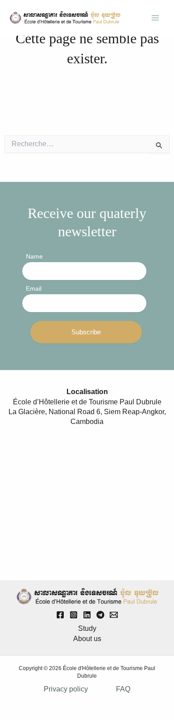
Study (87, 628)
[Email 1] (114, 615)
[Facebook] (60, 615)
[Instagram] (74, 615)
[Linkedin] (87, 615)
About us (87, 638)
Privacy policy (66, 689)
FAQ (123, 689)
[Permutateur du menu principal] (155, 18)
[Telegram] (100, 615)
